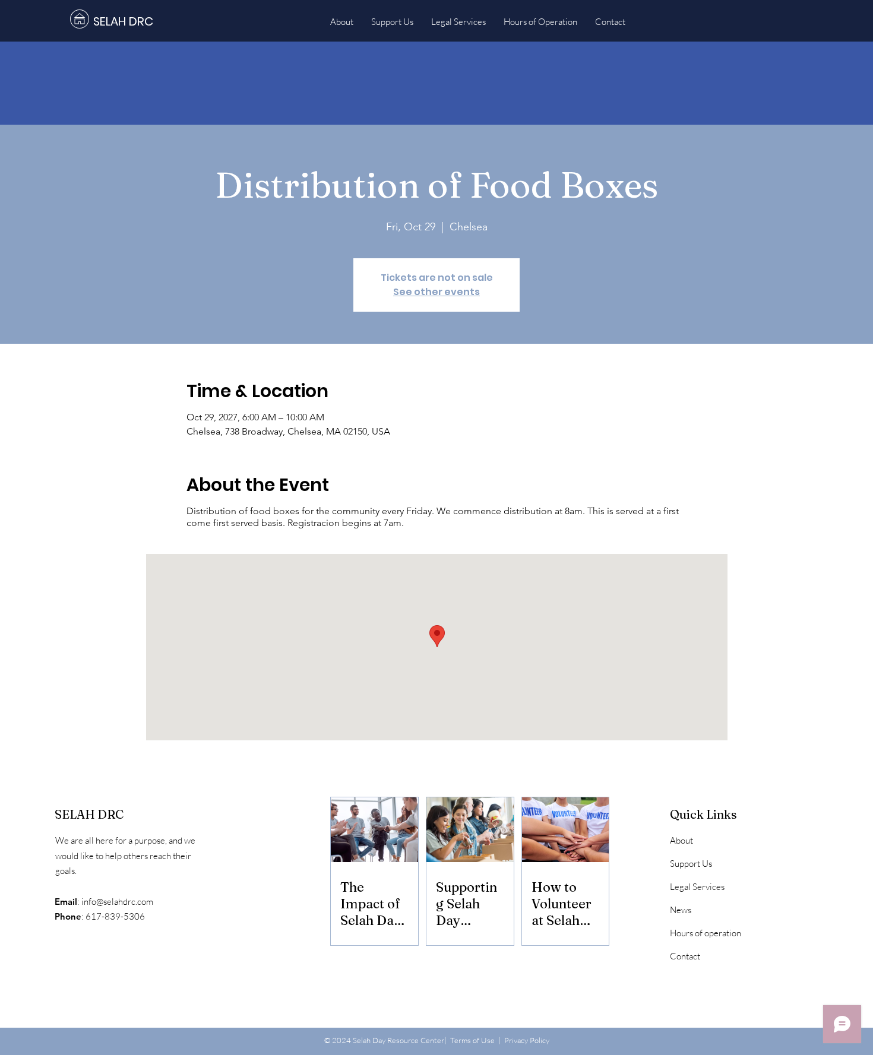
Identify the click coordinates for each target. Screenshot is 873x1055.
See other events (436, 292)
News (680, 909)
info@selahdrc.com (117, 901)
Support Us (691, 863)
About (681, 840)
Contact (685, 956)
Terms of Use (472, 1040)
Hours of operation (705, 933)
